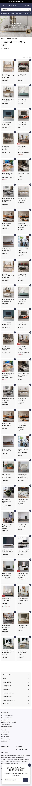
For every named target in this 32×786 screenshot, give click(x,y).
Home (2, 38)
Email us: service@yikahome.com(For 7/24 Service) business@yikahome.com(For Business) (15, 756)
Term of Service (5, 724)
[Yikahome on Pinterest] (26, 749)
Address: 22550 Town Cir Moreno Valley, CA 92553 (15, 759)
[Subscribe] (25, 780)
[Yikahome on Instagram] (17, 749)
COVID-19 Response (7, 715)
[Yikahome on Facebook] (20, 749)
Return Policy (5, 736)
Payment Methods (6, 718)
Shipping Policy (5, 739)
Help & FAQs (4, 734)
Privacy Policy (5, 720)
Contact (3, 730)
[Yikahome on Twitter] (23, 749)
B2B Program (5, 732)
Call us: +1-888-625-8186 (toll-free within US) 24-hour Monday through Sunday (15, 762)
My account (4, 741)
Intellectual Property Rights (8, 722)
